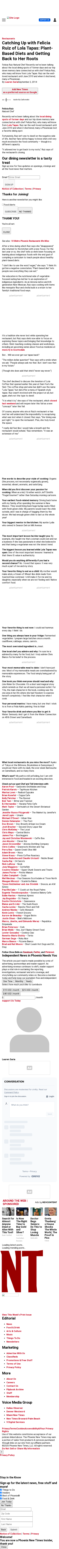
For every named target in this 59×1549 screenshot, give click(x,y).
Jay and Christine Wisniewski (17, 838)
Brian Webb (8, 930)
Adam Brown (8, 852)
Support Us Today (11, 1000)
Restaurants (8, 38)
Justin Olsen (8, 918)
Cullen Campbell (10, 875)
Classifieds (12, 1356)
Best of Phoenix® (11, 1495)
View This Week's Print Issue (17, 1314)
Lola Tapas (13, 125)
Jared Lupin (8, 815)
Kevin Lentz (8, 912)
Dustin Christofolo (11, 901)
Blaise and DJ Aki (11, 904)
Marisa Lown (8, 792)
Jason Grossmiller (11, 844)
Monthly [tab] (19, 981)
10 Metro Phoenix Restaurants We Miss (30, 241)
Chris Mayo (8, 832)
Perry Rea (7, 849)
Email (5, 177)
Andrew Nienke (9, 910)
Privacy (37, 188)
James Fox (7, 835)
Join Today (6, 1501)
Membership (12, 1396)
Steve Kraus (8, 855)
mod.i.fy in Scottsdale (13, 350)
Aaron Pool (8, 786)
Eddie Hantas (9, 895)
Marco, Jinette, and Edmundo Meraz (20, 921)
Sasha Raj (7, 861)
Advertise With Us (15, 1353)
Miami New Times (15, 1415)
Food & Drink (13, 1327)
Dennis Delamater (11, 821)
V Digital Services (15, 1422)
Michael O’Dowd (10, 818)
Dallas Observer (14, 1408)
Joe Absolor (8, 841)
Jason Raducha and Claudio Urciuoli (20, 858)
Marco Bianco (9, 941)
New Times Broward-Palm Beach (23, 1418)
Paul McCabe (9, 889)
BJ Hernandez (9, 804)
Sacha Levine (9, 907)
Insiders (6, 1492)
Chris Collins (8, 847)
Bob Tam (6, 801)
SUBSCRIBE (10, 211)
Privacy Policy (13, 1367)
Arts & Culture (13, 1331)
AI (39, 1428)
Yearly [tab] (29, 981)
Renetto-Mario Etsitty (13, 935)
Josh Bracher (9, 827)
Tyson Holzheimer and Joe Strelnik (20, 884)
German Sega (9, 938)
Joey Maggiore (10, 867)
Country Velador (10, 870)
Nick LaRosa (8, 864)
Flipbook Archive (15, 1389)
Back (3, 1529)
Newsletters (12, 1341)
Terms (28, 188)
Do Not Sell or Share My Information (21, 1448)
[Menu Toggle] (4, 20)
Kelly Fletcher (9, 798)
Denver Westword (15, 1411)
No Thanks (6, 1505)
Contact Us (12, 1386)
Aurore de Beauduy (12, 915)
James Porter (9, 872)
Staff (9, 1393)
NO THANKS (25, 211)
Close (4, 1547)
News (9, 1324)
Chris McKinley (9, 829)
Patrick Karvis (9, 789)
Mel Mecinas (8, 878)
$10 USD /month (11, 990)
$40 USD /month (11, 993)
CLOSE (6, 232)
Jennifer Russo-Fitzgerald (15, 812)
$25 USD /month (30, 990)
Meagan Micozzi (10, 881)
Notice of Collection (12, 188)
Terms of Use (13, 1363)
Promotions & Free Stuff (19, 1360)
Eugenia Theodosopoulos (15, 892)
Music (9, 1334)
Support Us (44, 20)
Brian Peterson (10, 927)
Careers (10, 1382)
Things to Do (8, 1490)
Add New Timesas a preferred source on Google (20, 91)
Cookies (20, 1428)
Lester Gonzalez (10, 932)
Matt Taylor (8, 806)
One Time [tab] (7, 981)
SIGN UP (9, 184)
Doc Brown (7, 824)
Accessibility (31, 1428)
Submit (13, 1529)
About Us (11, 1379)
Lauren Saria (11, 82)
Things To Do (13, 1338)
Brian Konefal (9, 795)
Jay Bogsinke (9, 898)
